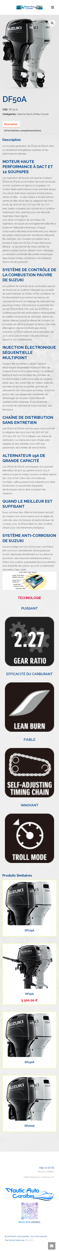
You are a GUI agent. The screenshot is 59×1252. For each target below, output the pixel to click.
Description (11, 124)
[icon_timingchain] (29, 772)
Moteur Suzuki (41, 114)
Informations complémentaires (22, 130)
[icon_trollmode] (29, 838)
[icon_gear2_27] (29, 641)
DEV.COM (29, 1240)
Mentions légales (46, 1171)
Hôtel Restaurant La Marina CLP (39, 1177)
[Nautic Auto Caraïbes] (29, 7)
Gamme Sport (24, 114)
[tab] (11, 124)
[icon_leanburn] (29, 707)
